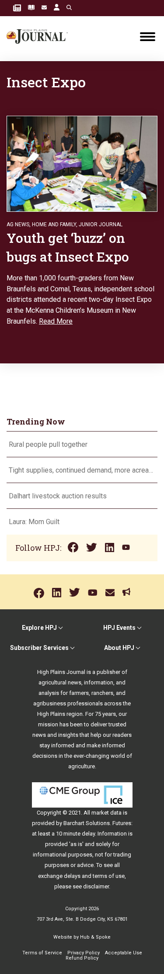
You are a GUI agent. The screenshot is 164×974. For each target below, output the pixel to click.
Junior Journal (100, 224)
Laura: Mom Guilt (34, 522)
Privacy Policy (83, 953)
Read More (56, 321)
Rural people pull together (48, 444)
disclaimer (96, 886)
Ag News (18, 224)
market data (106, 812)
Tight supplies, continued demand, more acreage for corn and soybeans (82, 470)
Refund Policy (82, 958)
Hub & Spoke (95, 937)
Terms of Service (42, 953)
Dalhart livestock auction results (58, 496)
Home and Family (54, 224)
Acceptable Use (123, 953)
